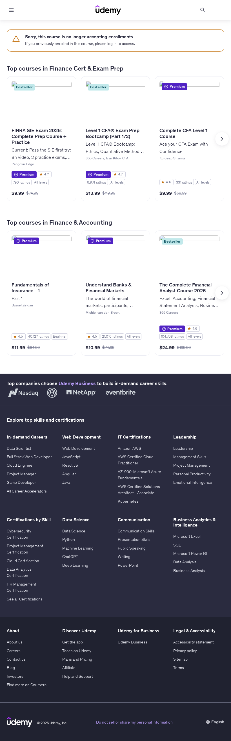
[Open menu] (11, 10)
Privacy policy (185, 650)
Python (68, 539)
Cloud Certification (23, 560)
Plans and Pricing (77, 659)
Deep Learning (75, 565)
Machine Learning (78, 548)
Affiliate (68, 667)
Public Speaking (132, 548)
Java (66, 482)
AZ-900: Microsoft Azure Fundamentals (139, 474)
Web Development (78, 448)
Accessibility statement (193, 642)
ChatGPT (70, 556)
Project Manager (21, 473)
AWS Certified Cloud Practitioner (136, 460)
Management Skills (189, 456)
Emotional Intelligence (192, 482)
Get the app (72, 642)
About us (15, 642)
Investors (15, 676)
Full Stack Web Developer (29, 456)
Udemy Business (77, 383)
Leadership (183, 448)
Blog (11, 667)
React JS (70, 465)
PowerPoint (128, 565)
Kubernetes (128, 501)
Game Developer (21, 482)
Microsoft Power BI (190, 553)
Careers (14, 650)
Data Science (73, 531)
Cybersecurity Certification (19, 534)
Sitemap (180, 659)
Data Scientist (19, 448)
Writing (124, 556)
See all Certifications (25, 599)
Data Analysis (185, 561)
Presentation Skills (134, 539)
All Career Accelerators (27, 491)
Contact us (16, 659)
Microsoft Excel (187, 536)
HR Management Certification (21, 587)
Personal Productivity (192, 473)
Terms (178, 667)
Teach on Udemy (76, 650)
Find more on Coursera (26, 684)
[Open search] (202, 10)
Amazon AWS (129, 448)
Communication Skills (136, 531)
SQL (177, 545)
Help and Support (77, 676)
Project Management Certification (25, 549)
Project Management (191, 465)
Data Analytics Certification (19, 572)
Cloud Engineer (20, 465)
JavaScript (71, 456)
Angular (69, 473)
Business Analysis (189, 570)
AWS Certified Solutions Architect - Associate (139, 489)
